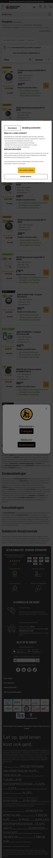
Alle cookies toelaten (26, 170)
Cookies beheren (25, 176)
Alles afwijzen (12, 128)
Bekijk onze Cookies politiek (12, 149)
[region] (26, 151)
